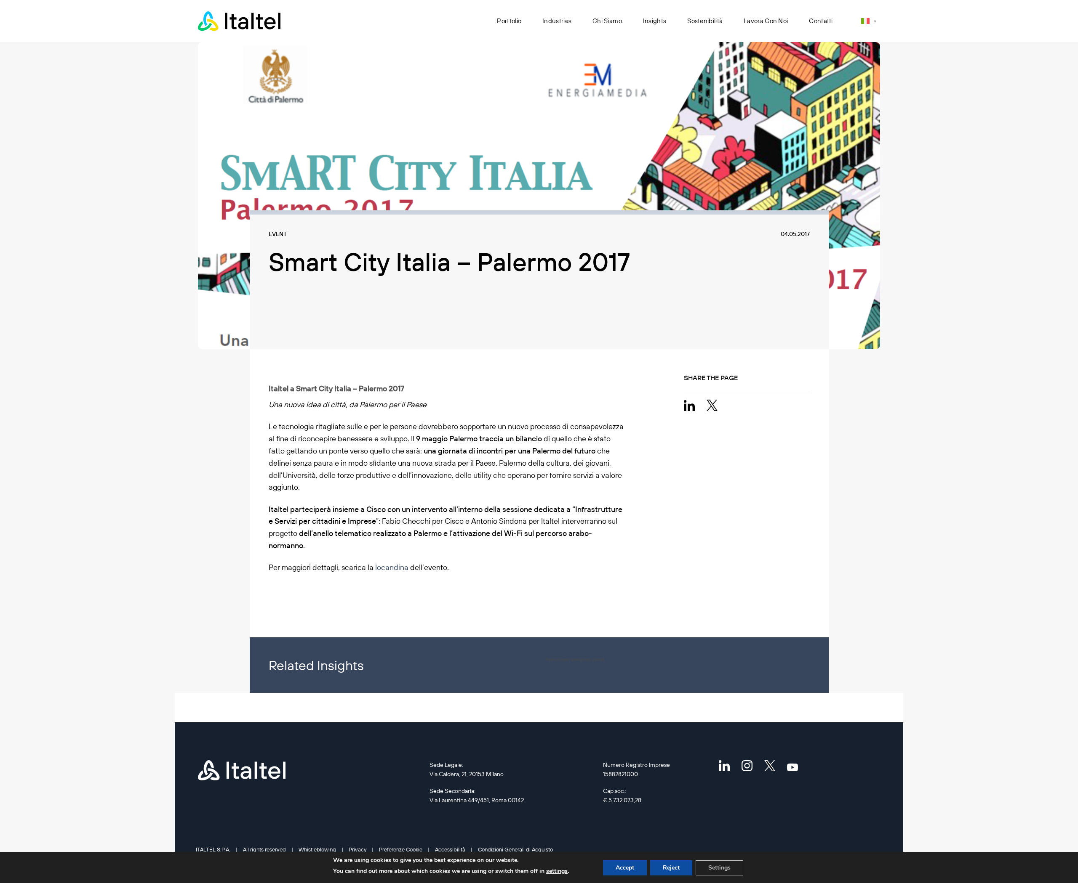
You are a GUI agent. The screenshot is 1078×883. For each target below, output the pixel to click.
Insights (654, 21)
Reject (671, 868)
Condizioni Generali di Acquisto (515, 849)
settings (557, 871)
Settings (719, 868)
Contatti (821, 21)
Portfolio (509, 21)
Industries (556, 21)
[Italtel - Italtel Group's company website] (240, 21)
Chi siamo (607, 21)
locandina (391, 567)
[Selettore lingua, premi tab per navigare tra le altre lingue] (868, 21)
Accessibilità (450, 849)
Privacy (357, 849)
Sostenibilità (705, 21)
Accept (625, 868)
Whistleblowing (317, 849)
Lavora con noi (766, 21)
